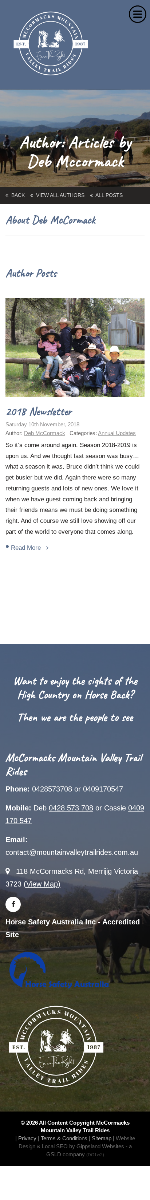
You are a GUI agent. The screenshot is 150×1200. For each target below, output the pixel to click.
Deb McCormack (44, 433)
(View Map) (42, 884)
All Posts (108, 195)
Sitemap (101, 1138)
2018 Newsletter (38, 411)
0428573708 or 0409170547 (77, 789)
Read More (28, 547)
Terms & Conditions (64, 1138)
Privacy (27, 1138)
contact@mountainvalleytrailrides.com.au (71, 852)
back (16, 195)
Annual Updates (117, 433)
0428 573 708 (71, 808)
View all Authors (58, 195)
